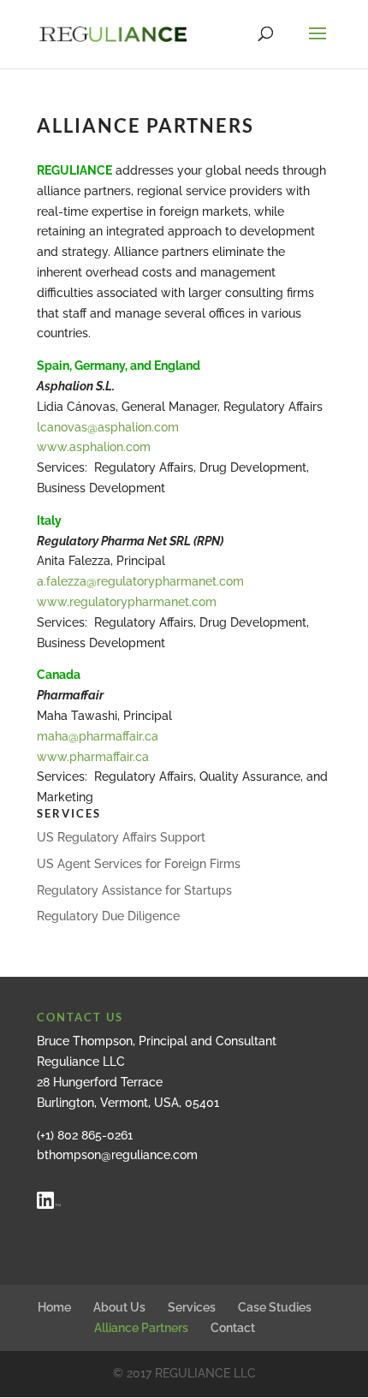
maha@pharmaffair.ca (97, 736)
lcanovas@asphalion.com (108, 427)
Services (192, 1307)
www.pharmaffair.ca (93, 757)
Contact (233, 1328)
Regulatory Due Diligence (108, 916)
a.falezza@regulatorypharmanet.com (140, 581)
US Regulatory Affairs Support (121, 837)
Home (54, 1307)
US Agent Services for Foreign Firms (138, 864)
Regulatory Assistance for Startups (134, 890)
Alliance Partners (141, 1328)
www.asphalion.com (94, 447)
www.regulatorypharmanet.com (127, 602)
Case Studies (275, 1307)
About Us (119, 1307)
